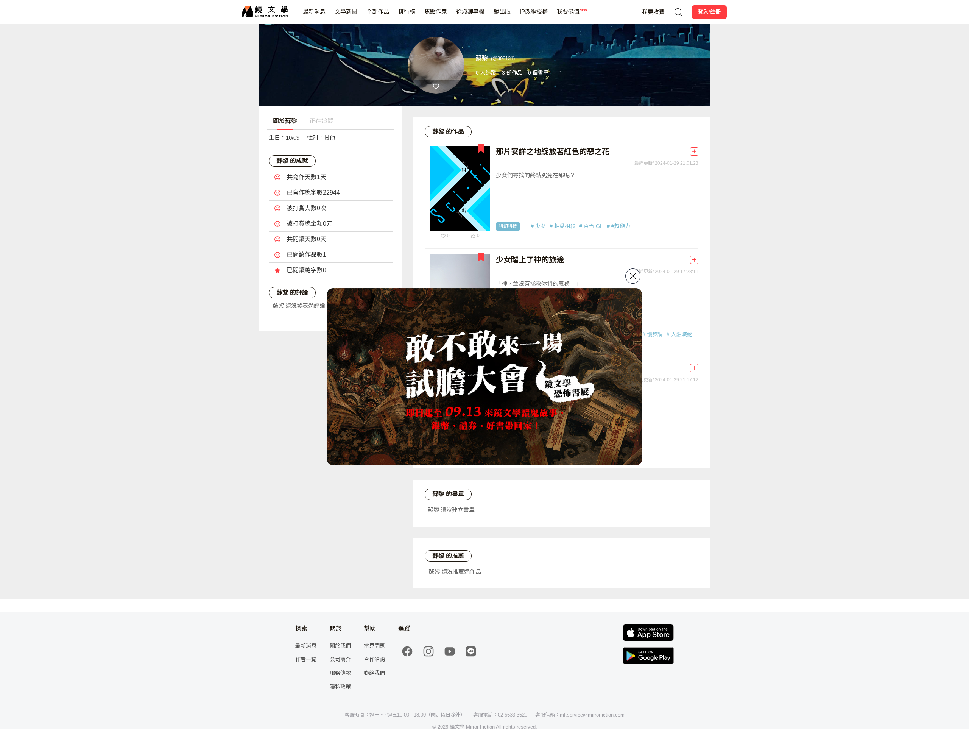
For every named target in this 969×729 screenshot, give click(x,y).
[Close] (632, 276)
